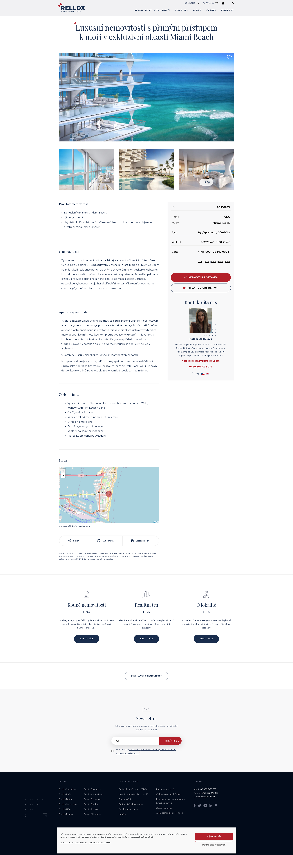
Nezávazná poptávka (203, 277)
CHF (213, 261)
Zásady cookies (164, 808)
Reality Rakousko (92, 789)
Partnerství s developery (131, 804)
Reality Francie (66, 814)
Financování (125, 799)
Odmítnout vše (66, 842)
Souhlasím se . (146, 751)
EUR (207, 261)
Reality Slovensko (68, 804)
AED (227, 261)
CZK (200, 261)
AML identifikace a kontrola (169, 813)
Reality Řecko (91, 809)
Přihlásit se (170, 740)
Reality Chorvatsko (93, 794)
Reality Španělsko (67, 789)
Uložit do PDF (142, 541)
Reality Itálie (65, 794)
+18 (204, 182)
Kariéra (122, 814)
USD (220, 261)
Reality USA (65, 809)
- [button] (63, 475)
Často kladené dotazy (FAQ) (133, 789)
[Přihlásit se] (223, 3)
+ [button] (63, 471)
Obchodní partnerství (129, 809)
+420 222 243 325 (210, 793)
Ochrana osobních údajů (99, 842)
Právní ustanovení (165, 789)
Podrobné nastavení (214, 844)
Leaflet (155, 522)
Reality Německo (92, 814)
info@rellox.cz (208, 796)
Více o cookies (81, 842)
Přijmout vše (214, 836)
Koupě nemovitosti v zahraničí (133, 794)
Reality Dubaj (65, 799)
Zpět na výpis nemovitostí (146, 676)
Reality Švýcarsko (92, 799)
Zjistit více (87, 639)
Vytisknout (108, 541)
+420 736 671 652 (208, 789)
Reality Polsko (91, 804)
